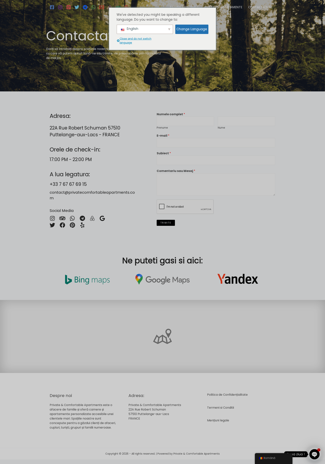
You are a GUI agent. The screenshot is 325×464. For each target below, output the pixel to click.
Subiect (164, 153)
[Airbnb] (110, 7)
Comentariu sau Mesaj (176, 171)
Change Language (191, 29)
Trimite (165, 222)
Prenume (162, 128)
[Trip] (118, 7)
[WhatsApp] (93, 7)
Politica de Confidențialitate (227, 394)
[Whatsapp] (72, 218)
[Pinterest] (68, 7)
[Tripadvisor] (62, 218)
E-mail (163, 135)
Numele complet (171, 114)
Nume (221, 128)
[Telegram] (85, 7)
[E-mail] (101, 7)
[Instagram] (60, 7)
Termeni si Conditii (220, 407)
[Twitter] (76, 7)
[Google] (126, 7)
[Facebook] (52, 7)
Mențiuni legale (218, 420)
